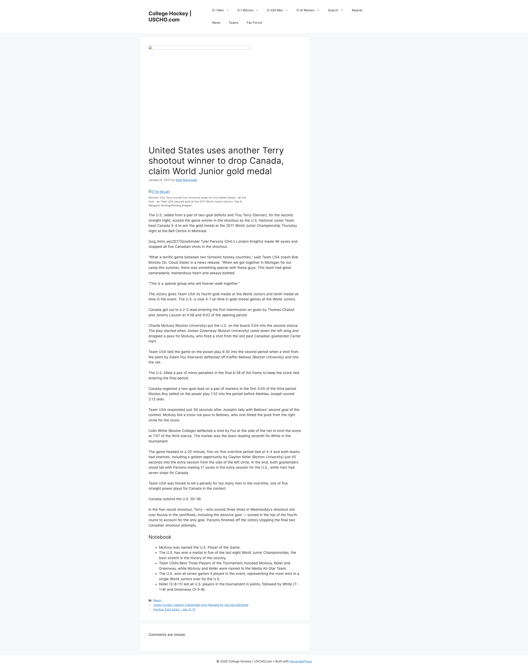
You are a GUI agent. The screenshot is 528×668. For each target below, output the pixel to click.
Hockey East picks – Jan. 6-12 (174, 609)
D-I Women (245, 10)
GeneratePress (301, 661)
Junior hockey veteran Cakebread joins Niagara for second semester (201, 605)
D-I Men (218, 10)
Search (333, 10)
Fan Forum (254, 23)
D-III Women (306, 10)
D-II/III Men (275, 10)
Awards (357, 10)
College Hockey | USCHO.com (169, 16)
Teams (233, 23)
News (216, 23)
